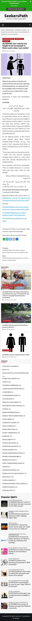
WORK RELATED (7, 490)
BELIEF (4, 285)
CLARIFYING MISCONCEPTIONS (15, 285)
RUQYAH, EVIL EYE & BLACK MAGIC (13, 473)
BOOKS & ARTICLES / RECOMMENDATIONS (15, 373)
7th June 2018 (12, 51)
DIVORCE (5, 409)
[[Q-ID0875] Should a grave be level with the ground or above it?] (16, 313)
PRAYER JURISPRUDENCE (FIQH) (12, 453)
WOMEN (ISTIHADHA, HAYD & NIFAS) (13, 483)
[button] (30, 24)
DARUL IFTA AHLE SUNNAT (10, 402)
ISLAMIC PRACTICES (8, 429)
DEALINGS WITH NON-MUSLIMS (12, 405)
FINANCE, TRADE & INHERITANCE (12, 416)
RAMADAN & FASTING (9, 470)
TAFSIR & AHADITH (8, 480)
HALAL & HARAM (7, 426)
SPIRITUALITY (6, 41)
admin (5, 51)
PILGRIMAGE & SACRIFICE (10, 446)
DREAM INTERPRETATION (10, 412)
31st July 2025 (12, 329)
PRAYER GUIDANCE (8, 449)
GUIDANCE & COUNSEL (8, 39)
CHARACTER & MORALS (9, 378)
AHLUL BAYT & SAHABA (9, 366)
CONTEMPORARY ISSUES (10, 395)
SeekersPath (16, 16)
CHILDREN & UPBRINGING (10, 385)
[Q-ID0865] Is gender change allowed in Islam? (16, 355)
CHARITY (5, 382)
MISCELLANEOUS (19, 39)
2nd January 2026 (12, 300)
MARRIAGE (5, 436)
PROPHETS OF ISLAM (8, 460)
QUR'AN (4, 466)
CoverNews (24, 616)
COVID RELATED (7, 399)
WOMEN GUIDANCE (8, 487)
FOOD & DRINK (7, 419)
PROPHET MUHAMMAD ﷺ (10, 456)
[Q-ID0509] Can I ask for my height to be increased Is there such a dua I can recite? (16, 198)
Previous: (15, 250)
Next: (15, 258)
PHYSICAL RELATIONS (9, 443)
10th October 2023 (12, 357)
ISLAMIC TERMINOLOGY (9, 432)
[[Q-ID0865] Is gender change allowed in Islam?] (16, 342)
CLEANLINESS (6, 392)
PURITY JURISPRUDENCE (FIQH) (12, 463)
